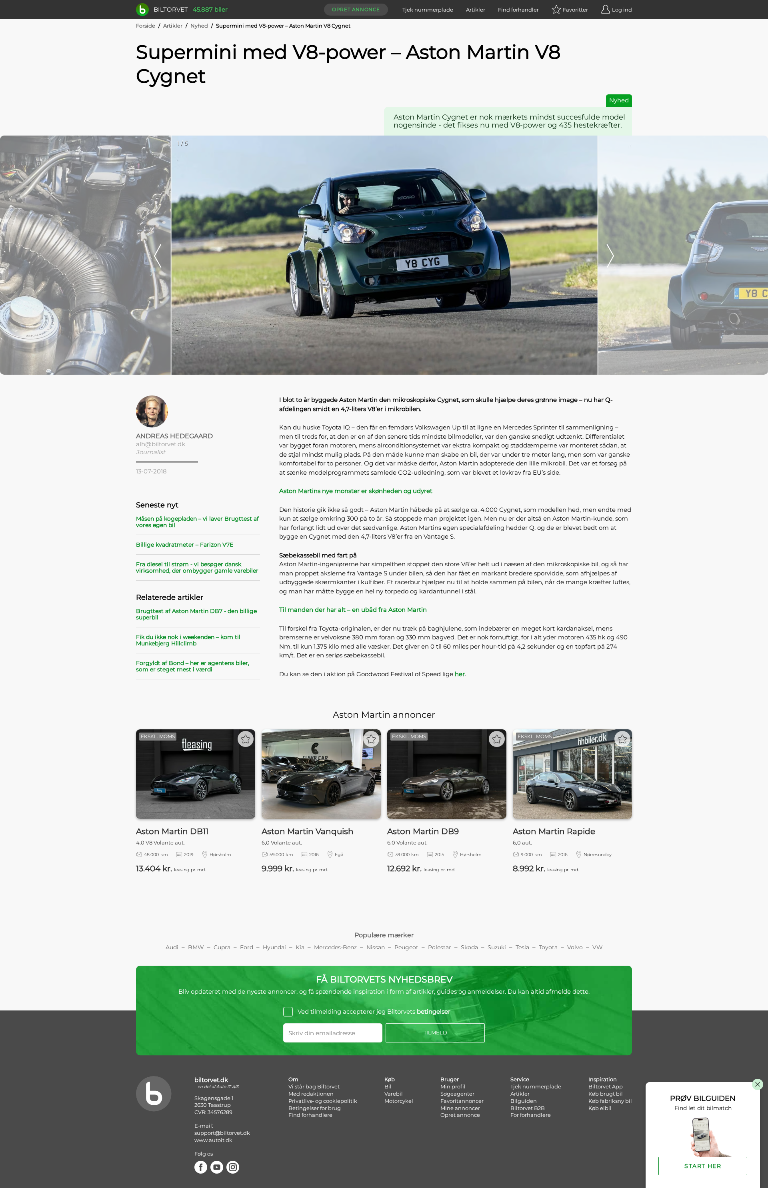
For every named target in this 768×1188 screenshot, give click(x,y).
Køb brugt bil (605, 1093)
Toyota (548, 947)
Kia (300, 947)
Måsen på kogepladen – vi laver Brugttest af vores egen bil (197, 522)
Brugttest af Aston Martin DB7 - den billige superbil (196, 614)
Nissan (375, 947)
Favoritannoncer (462, 1101)
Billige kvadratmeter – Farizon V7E (184, 544)
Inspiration (602, 1079)
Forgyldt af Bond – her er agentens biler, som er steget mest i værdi (192, 666)
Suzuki (497, 947)
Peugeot (406, 947)
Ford (246, 947)
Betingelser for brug (314, 1108)
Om (293, 1079)
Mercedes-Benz (335, 947)
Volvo (575, 947)
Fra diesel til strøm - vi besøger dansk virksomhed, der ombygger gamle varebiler (197, 567)
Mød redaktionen (311, 1093)
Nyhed (199, 25)
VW (597, 947)
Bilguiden (523, 1101)
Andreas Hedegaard (174, 436)
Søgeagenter (457, 1093)
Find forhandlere (310, 1115)
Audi (172, 947)
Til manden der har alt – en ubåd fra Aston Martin (353, 609)
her (460, 674)
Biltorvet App (605, 1086)
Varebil (393, 1093)
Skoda (469, 947)
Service (519, 1079)
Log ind (622, 9)
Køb (389, 1079)
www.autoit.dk (213, 1140)
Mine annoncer (460, 1108)
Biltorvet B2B (527, 1108)
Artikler (475, 9)
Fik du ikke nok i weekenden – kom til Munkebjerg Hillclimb (188, 640)
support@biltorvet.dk (222, 1133)
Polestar (439, 947)
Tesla (522, 947)
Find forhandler (518, 9)
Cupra (222, 947)
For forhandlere (530, 1115)
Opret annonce (356, 9)
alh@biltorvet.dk (160, 444)
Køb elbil (600, 1108)
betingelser (433, 1011)
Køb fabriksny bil (610, 1101)
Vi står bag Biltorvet (314, 1086)
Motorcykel (398, 1101)
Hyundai (274, 947)
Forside (145, 25)
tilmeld (435, 1032)
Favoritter (575, 9)
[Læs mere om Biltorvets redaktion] (198, 411)
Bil (388, 1086)
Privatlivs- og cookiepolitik (322, 1101)
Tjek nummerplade (427, 9)
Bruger (449, 1079)
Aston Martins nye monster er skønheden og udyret (355, 491)
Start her (702, 1166)
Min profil (453, 1086)
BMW (196, 947)
